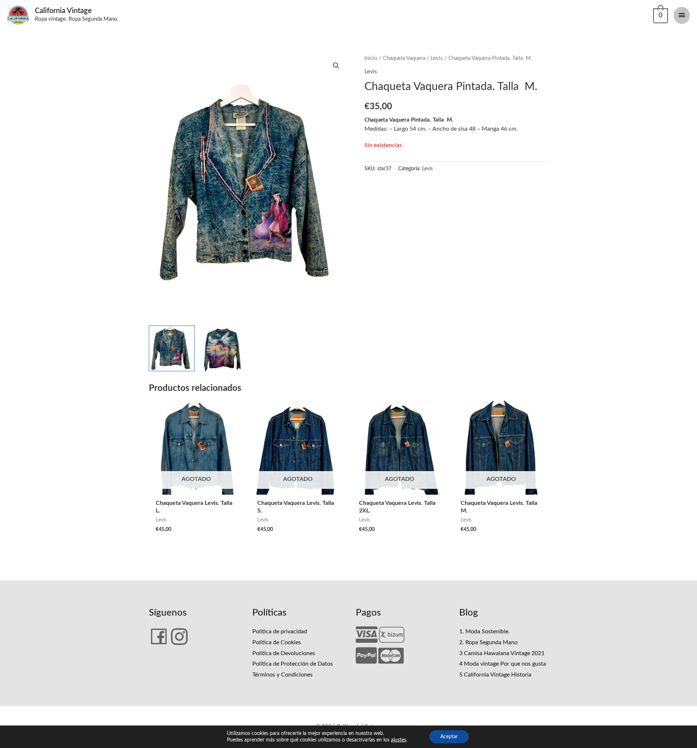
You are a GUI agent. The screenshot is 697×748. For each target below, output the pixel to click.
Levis (437, 58)
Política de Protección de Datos (292, 664)
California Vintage (63, 11)
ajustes (398, 740)
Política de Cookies (276, 642)
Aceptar (449, 736)
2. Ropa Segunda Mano (488, 642)
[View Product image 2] (223, 348)
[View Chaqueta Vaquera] (172, 348)
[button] (336, 65)
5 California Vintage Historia (495, 675)
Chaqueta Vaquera (404, 58)
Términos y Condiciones (282, 675)
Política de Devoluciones (283, 653)
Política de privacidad (279, 631)
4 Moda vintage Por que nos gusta (502, 664)
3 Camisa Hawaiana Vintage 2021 (502, 653)
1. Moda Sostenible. (484, 631)
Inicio (371, 58)
